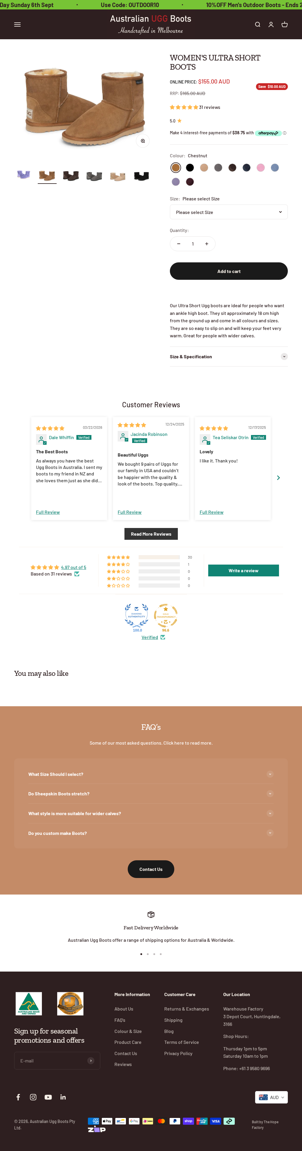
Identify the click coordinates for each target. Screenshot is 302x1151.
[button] (184, 107)
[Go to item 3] (70, 176)
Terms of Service (181, 1042)
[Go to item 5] (118, 177)
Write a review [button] (244, 570)
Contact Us (151, 869)
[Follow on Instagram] (33, 1097)
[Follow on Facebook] (18, 1097)
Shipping (173, 1020)
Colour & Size (128, 1031)
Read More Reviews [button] (151, 534)
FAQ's (119, 1020)
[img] (50, 428)
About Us (123, 1008)
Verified (150, 637)
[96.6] (166, 615)
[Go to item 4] (94, 177)
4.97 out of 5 (73, 567)
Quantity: (179, 230)
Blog (169, 1031)
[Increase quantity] (206, 244)
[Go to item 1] (23, 173)
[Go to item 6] (141, 176)
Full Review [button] (48, 512)
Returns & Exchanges (186, 1008)
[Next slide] (278, 477)
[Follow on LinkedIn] (63, 1097)
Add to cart (229, 271)
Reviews (123, 1064)
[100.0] (136, 615)
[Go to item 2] (47, 176)
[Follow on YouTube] (48, 1097)
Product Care (128, 1042)
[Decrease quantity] (178, 244)
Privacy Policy (178, 1053)
